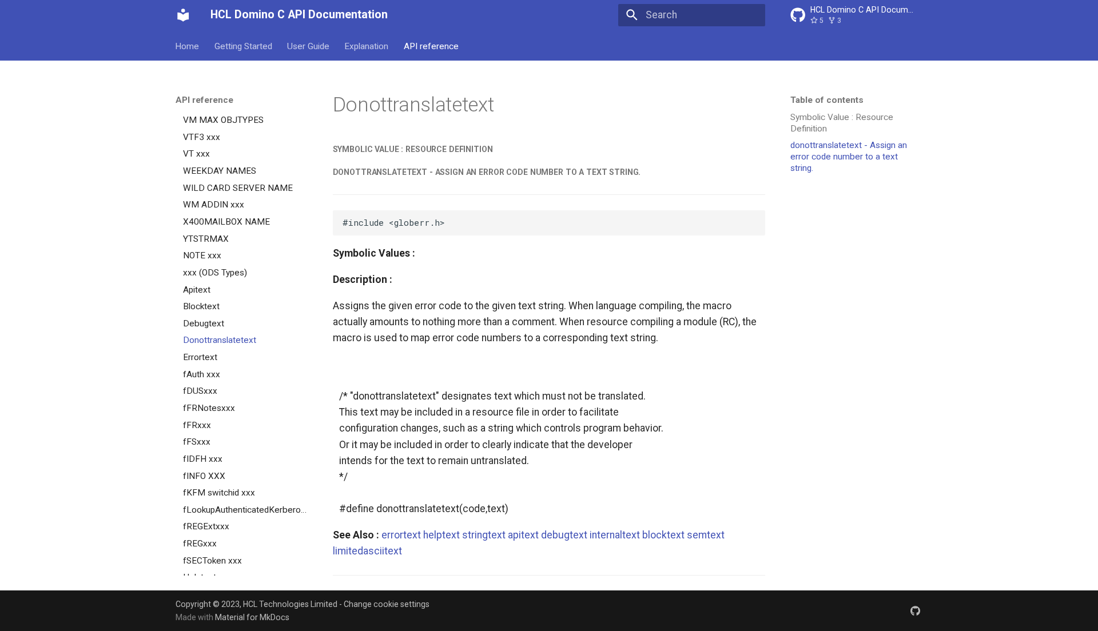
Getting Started (243, 46)
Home (188, 46)
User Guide (308, 46)
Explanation (367, 46)
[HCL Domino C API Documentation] (183, 14)
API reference (431, 46)
